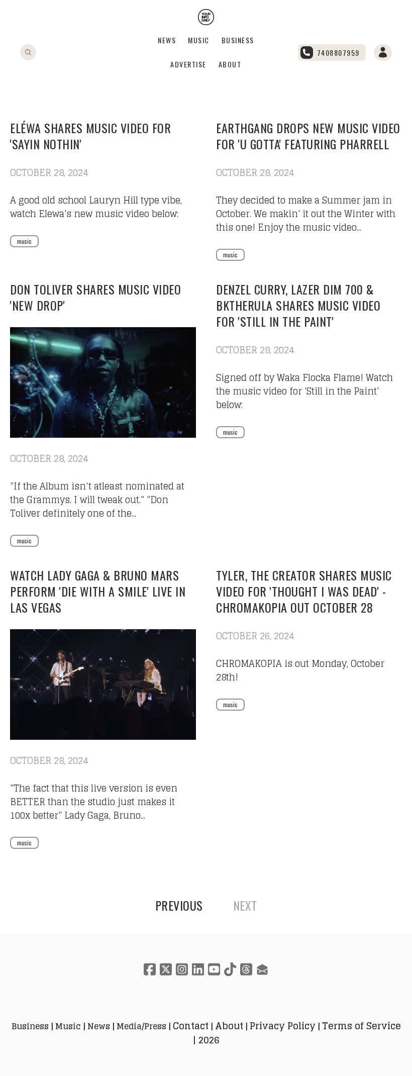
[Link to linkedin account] (198, 969)
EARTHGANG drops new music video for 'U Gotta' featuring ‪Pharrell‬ (308, 136)
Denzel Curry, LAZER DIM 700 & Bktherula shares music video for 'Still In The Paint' (298, 305)
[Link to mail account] (262, 969)
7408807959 (338, 52)
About (230, 64)
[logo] (206, 17)
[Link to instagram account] (182, 969)
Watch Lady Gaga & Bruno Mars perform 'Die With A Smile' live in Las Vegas (97, 591)
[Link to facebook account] (150, 969)
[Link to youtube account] (214, 969)
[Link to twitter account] (166, 969)
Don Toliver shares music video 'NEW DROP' (95, 297)
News (167, 40)
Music (199, 40)
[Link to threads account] (246, 969)
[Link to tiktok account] (230, 969)
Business (238, 40)
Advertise (188, 64)
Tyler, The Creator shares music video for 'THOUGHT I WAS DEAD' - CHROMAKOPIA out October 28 (304, 591)
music (24, 241)
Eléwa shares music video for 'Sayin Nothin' (90, 136)
